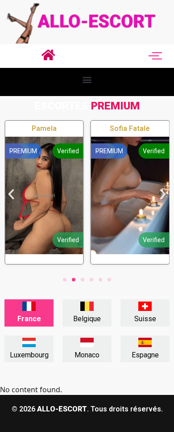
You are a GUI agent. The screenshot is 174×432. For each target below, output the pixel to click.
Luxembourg (29, 355)
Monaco (87, 355)
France (29, 319)
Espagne (145, 355)
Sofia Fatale (130, 128)
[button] (87, 79)
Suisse (145, 319)
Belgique (87, 319)
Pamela (44, 128)
